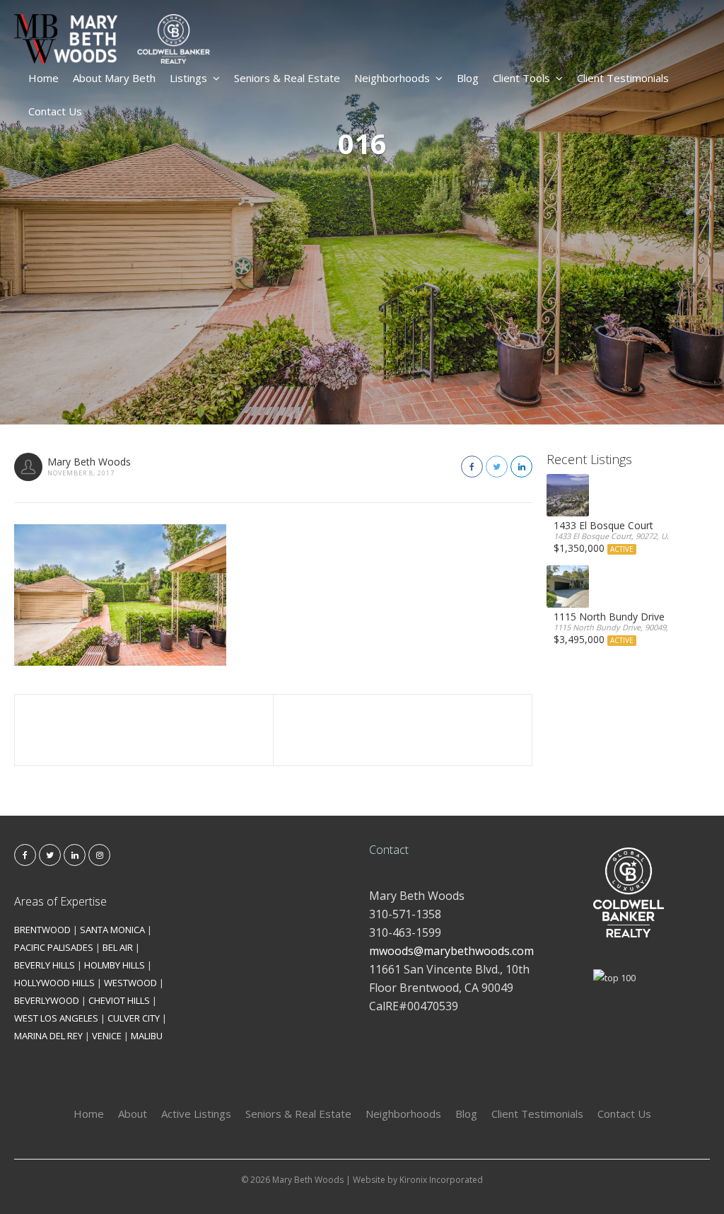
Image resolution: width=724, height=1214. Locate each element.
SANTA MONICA (112, 929)
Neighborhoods (392, 78)
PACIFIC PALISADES (53, 947)
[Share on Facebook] (472, 467)
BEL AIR (118, 947)
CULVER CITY (133, 1018)
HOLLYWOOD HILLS (54, 982)
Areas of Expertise (60, 901)
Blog (468, 78)
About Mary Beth (114, 78)
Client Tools (521, 78)
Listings (188, 78)
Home (43, 78)
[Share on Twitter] (497, 467)
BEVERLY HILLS (44, 965)
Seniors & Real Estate (287, 78)
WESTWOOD (130, 982)
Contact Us (55, 111)
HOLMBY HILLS (114, 965)
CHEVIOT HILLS (119, 1000)
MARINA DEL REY (48, 1035)
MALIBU (147, 1035)
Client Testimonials (623, 78)
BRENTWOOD (42, 929)
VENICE (107, 1035)
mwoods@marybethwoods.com (451, 951)
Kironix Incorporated (441, 1180)
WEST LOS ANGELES (56, 1018)
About (132, 1113)
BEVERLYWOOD (46, 1000)
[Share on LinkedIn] (521, 467)
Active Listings (196, 1113)
